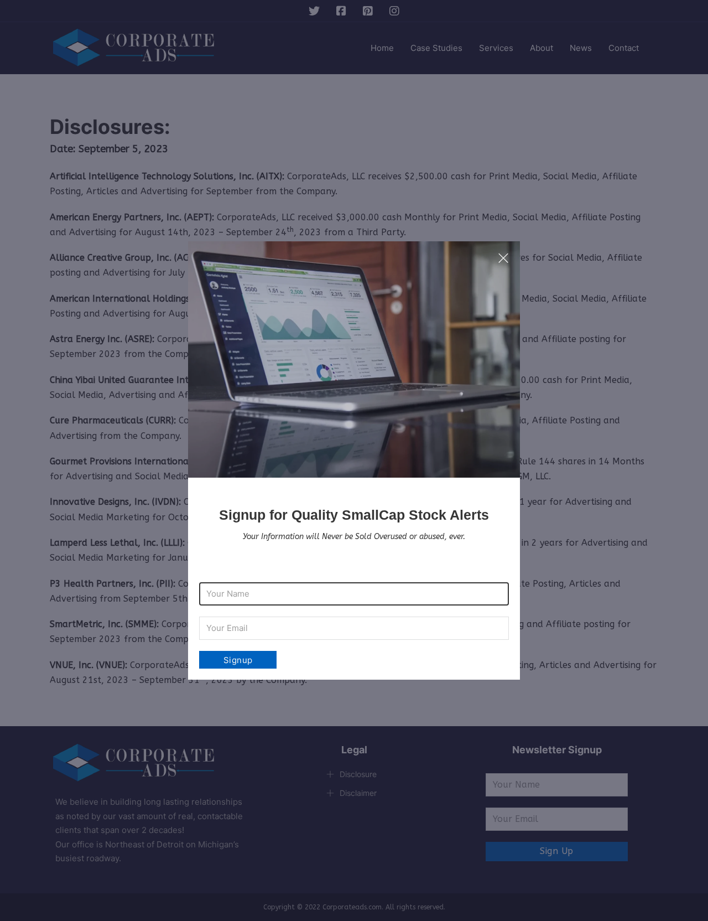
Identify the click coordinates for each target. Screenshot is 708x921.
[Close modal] (503, 258)
